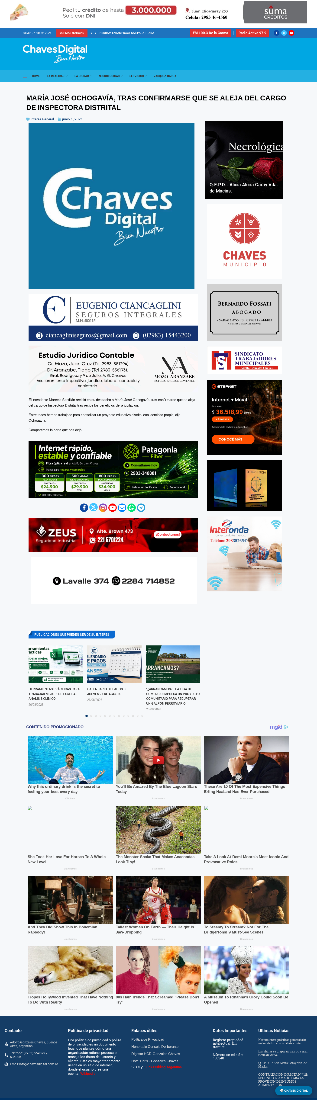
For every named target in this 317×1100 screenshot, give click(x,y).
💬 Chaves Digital (294, 1090)
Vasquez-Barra (165, 76)
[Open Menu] (25, 76)
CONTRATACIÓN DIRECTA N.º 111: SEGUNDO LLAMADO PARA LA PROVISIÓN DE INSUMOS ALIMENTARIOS (283, 1080)
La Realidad (56, 76)
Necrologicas (109, 76)
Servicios (136, 76)
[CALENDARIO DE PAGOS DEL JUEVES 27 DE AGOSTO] (114, 664)
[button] (91, 33)
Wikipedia (87, 1073)
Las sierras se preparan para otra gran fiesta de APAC (282, 1053)
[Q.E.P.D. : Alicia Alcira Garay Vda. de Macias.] (244, 160)
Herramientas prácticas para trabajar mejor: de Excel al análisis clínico (54, 693)
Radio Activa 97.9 (252, 33)
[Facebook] (276, 33)
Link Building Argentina (164, 1067)
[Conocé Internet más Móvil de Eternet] (244, 417)
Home (36, 76)
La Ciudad (81, 76)
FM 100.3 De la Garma (210, 33)
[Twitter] (284, 33)
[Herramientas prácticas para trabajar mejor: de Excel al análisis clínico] (56, 664)
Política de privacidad (88, 1030)
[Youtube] (291, 33)
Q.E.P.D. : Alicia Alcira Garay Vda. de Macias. (131, 33)
